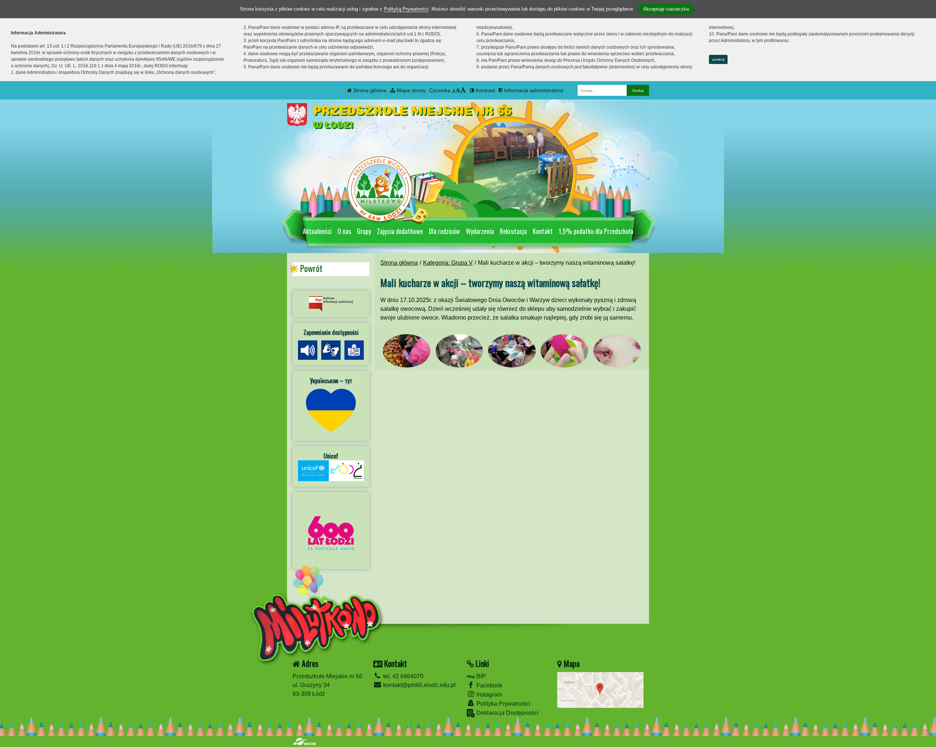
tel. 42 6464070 (402, 676)
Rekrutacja (513, 231)
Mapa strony (410, 90)
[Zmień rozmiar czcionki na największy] (463, 90)
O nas (344, 231)
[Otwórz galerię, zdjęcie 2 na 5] (459, 350)
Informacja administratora (532, 90)
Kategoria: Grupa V (448, 263)
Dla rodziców (444, 231)
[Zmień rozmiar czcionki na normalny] (454, 90)
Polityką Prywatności (406, 9)
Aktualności (317, 231)
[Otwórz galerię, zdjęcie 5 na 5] (617, 350)
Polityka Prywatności (503, 704)
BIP (480, 676)
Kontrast (484, 90)
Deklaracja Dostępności (507, 713)
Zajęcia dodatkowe (400, 231)
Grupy (364, 231)
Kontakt (543, 231)
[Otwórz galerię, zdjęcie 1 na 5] (406, 350)
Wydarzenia (480, 231)
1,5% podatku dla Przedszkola (596, 231)
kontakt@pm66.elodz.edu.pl (419, 685)
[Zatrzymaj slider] (515, 212)
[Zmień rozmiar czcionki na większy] (458, 90)
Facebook (488, 685)
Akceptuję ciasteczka (666, 9)
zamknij (718, 59)
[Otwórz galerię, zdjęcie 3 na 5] (512, 350)
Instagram (488, 694)
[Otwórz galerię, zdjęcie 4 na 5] (564, 350)
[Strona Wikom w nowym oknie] (304, 741)
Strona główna (369, 90)
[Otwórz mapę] (600, 689)
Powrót (311, 268)
